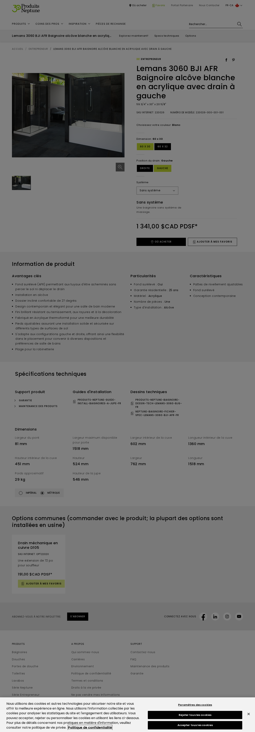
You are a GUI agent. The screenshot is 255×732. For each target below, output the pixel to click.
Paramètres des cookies (195, 705)
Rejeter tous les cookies (195, 715)
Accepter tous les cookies (195, 725)
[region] (127, 714)
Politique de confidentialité (90, 727)
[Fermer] (248, 714)
